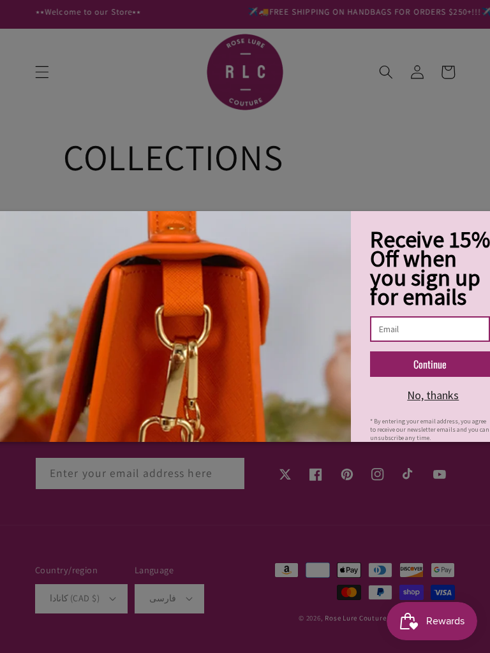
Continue (430, 364)
